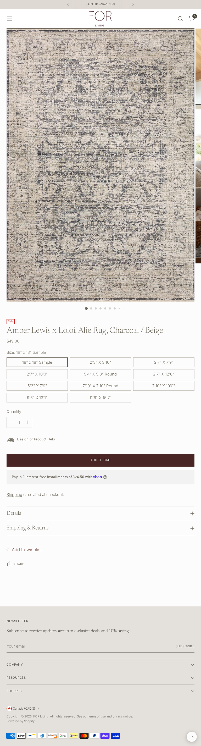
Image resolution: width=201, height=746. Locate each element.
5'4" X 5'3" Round (100, 374)
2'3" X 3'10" (100, 362)
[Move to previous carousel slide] (178, 596)
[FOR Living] (100, 18)
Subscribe (185, 646)
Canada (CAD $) (24, 708)
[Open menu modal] (9, 18)
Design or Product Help (36, 439)
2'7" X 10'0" (37, 374)
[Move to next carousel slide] (190, 596)
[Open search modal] (180, 18)
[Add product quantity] (27, 422)
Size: (26, 352)
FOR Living (40, 716)
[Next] (133, 4)
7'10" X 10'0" (163, 385)
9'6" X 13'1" (37, 397)
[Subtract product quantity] (11, 422)
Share (18, 564)
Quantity (14, 411)
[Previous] (68, 4)
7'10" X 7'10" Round (100, 385)
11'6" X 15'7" (100, 397)
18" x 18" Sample (37, 362)
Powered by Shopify (21, 721)
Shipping (14, 494)
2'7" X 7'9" (164, 362)
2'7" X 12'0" (163, 374)
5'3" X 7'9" (37, 385)
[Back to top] (192, 737)
